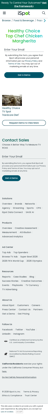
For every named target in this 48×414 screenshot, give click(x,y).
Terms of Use (14, 63)
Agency (6, 208)
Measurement (9, 232)
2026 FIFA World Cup (13, 260)
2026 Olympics (34, 260)
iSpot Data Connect (12, 212)
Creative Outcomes (31, 280)
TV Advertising (9, 289)
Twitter (19, 329)
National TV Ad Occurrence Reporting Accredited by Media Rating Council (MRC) (25, 353)
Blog (31, 276)
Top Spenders (20, 252)
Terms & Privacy (31, 391)
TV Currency (32, 285)
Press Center (9, 309)
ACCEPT (19, 412)
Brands (18, 203)
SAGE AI (30, 212)
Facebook (7, 329)
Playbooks (17, 285)
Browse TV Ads (10, 256)
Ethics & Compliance (12, 395)
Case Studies (20, 276)
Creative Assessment (26, 228)
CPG (38, 208)
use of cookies (7, 412)
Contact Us (25, 309)
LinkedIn (6, 333)
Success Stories (10, 280)
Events (5, 285)
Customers (23, 305)
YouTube (30, 329)
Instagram (18, 333)
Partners (38, 309)
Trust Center (31, 395)
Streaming (18, 208)
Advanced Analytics (12, 236)
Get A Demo (24, 75)
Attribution (25, 232)
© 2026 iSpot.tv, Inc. (11, 391)
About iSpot (8, 305)
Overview (7, 203)
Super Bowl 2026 (29, 256)
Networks (30, 203)
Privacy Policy (31, 61)
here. (4, 371)
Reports (6, 276)
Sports (30, 208)
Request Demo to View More (24, 122)
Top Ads (6, 252)
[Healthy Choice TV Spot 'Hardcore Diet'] (12, 100)
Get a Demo (8, 313)
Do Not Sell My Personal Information (19, 377)
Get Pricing (23, 313)
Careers (36, 305)
